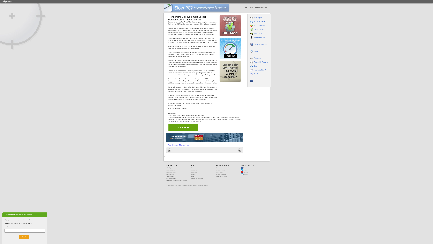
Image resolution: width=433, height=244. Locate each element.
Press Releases (173, 145)
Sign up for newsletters (197, 178)
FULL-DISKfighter (259, 25)
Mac (251, 7)
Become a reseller (220, 170)
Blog (255, 66)
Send (24, 237)
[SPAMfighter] (7, 1)
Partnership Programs (261, 62)
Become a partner (220, 168)
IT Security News (184, 145)
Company (193, 168)
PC (246, 7)
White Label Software (221, 176)
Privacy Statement (198, 185)
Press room (257, 58)
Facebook (245, 168)
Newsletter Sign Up (260, 70)
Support (256, 51)
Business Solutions (261, 7)
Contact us (194, 170)
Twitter (245, 170)
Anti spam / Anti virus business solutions (176, 180)
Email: (6, 227)
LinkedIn (245, 174)
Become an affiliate (221, 174)
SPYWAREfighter (259, 37)
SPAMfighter (258, 18)
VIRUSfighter (258, 33)
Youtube (245, 172)
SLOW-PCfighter (259, 21)
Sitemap (206, 185)
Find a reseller (219, 172)
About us (257, 74)
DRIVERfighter (259, 29)
